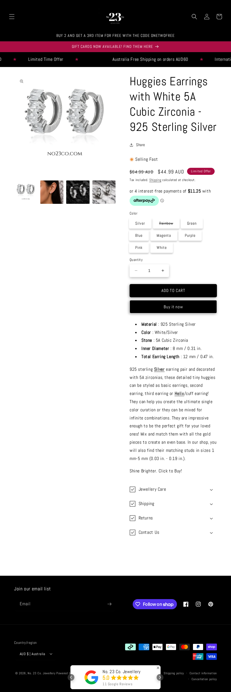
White (162, 247)
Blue (139, 235)
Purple (190, 235)
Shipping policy (174, 673)
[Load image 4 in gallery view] (104, 192)
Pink (139, 247)
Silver (140, 223)
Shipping (155, 180)
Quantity (136, 259)
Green (192, 223)
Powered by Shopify (69, 673)
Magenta (164, 235)
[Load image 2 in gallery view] (52, 192)
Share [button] (140, 144)
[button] (12, 16)
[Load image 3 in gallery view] (78, 192)
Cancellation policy (204, 679)
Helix (179, 393)
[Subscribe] (109, 604)
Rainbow (169, 224)
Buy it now (173, 306)
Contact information (203, 673)
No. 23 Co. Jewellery (41, 673)
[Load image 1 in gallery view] (25, 192)
